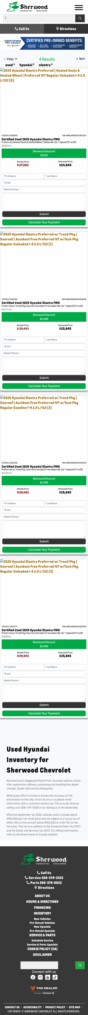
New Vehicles (42, 918)
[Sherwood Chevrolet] (27, 6)
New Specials (42, 926)
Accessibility (32, 1007)
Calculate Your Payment (44, 222)
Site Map (75, 1007)
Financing (42, 907)
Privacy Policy (55, 1007)
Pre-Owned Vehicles (42, 922)
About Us (42, 896)
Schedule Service (42, 940)
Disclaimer (42, 954)
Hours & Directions (42, 901)
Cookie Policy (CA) (42, 949)
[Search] (80, 18)
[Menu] (79, 8)
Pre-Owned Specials (42, 930)
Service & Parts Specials (42, 944)
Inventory (42, 913)
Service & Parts (42, 935)
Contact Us (12, 1007)
